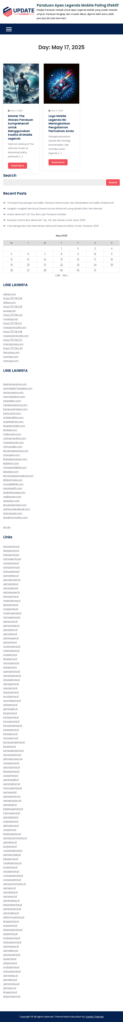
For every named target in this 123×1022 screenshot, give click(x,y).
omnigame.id (10, 738)
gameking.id (10, 979)
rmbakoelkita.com (13, 417)
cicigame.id (9, 829)
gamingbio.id (10, 709)
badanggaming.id (13, 809)
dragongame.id (11, 996)
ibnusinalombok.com (15, 505)
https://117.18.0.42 (12, 315)
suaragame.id (11, 729)
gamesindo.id (10, 584)
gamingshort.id (11, 784)
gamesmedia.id (12, 854)
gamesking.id (10, 950)
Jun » (65, 275)
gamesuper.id (11, 638)
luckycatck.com (12, 413)
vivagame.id (10, 654)
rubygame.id (10, 688)
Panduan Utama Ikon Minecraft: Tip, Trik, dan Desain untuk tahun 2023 (46, 220)
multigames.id (11, 967)
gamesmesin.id (11, 579)
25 (112, 264)
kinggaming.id (11, 921)
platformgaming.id (13, 917)
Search (9, 176)
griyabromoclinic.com (15, 517)
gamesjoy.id (10, 842)
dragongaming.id (12, 929)
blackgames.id (11, 771)
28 (45, 270)
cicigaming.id (10, 775)
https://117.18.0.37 (12, 340)
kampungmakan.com (15, 409)
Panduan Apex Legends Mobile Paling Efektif (78, 5)
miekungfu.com (12, 434)
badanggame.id (12, 834)
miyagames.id (11, 763)
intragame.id (10, 734)
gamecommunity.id (14, 883)
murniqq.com (10, 356)
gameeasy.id (10, 975)
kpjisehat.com (11, 463)
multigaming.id (11, 938)
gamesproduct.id (12, 759)
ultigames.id (10, 963)
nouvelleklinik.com (13, 484)
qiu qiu (7, 527)
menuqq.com (11, 360)
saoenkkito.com (12, 400)
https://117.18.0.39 (12, 306)
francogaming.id (12, 788)
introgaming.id (11, 721)
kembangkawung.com (15, 450)
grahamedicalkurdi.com (16, 509)
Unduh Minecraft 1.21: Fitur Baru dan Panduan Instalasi (36, 214)
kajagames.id (10, 859)
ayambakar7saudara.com (17, 388)
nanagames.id (11, 871)
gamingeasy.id (11, 900)
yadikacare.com (12, 496)
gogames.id (9, 958)
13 (28, 259)
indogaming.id (11, 554)
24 (95, 264)
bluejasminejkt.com (14, 425)
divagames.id (10, 604)
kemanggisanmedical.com (18, 475)
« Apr (57, 275)
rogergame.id (10, 821)
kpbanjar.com (11, 471)
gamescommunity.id (15, 838)
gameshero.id (11, 575)
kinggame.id (10, 992)
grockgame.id (11, 696)
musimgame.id (11, 646)
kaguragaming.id (12, 904)
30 (78, 270)
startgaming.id (11, 567)
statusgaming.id (12, 942)
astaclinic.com (11, 500)
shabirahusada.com (14, 492)
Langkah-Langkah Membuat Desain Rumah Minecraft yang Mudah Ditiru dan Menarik (54, 208)
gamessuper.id (11, 592)
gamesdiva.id (10, 588)
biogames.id (10, 713)
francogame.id (11, 813)
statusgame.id (11, 571)
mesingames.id (11, 600)
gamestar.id (10, 642)
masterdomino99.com (16, 335)
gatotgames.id (11, 767)
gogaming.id (10, 925)
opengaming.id (11, 671)
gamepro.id (9, 988)
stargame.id (10, 667)
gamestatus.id (11, 983)
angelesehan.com (13, 421)
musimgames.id (12, 613)
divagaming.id (11, 550)
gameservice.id (11, 796)
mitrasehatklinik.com (15, 467)
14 (45, 259)
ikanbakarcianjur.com (15, 459)
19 (12, 264)
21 (45, 264)
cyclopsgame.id (12, 879)
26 (11, 270)
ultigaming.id (10, 933)
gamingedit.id (11, 779)
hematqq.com (11, 352)
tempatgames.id (12, 725)
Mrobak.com (10, 430)
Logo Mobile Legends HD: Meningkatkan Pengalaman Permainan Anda (61, 123)
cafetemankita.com (14, 438)
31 (95, 270)
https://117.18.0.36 (12, 298)
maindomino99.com (14, 327)
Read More (17, 165)
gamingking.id (11, 913)
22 (61, 264)
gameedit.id (10, 804)
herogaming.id (11, 546)
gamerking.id (10, 892)
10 (95, 253)
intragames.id (11, 717)
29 (61, 270)
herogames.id (11, 596)
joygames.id (10, 846)
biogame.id (9, 746)
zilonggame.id (11, 684)
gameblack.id (10, 817)
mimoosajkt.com (12, 446)
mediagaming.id (12, 863)
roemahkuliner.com (14, 396)
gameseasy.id (11, 946)
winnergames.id (12, 675)
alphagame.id (11, 825)
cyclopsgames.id (12, 850)
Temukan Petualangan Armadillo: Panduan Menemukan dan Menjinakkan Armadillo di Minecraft (60, 202)
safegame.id (10, 704)
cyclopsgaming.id (13, 875)
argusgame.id (11, 692)
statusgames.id (11, 971)
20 (28, 264)
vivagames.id (10, 609)
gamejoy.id (9, 888)
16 (78, 259)
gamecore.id (10, 621)
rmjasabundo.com (13, 442)
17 (95, 259)
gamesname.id (11, 954)
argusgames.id (11, 679)
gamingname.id (12, 908)
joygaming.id (10, 867)
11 (111, 253)
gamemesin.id (11, 625)
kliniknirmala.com (13, 480)
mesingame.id (11, 650)
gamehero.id (10, 629)
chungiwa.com (11, 455)
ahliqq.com (9, 302)
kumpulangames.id (14, 742)
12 (11, 259)
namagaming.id (12, 559)
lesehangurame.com (15, 384)
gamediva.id (10, 634)
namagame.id (11, 663)
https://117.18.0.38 (12, 331)
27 (28, 270)
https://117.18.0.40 (13, 348)
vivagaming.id (11, 563)
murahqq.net (10, 319)
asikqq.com (9, 294)
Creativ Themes (95, 1016)
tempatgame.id (12, 754)
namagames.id (11, 617)
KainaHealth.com (12, 488)
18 (112, 259)
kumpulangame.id (13, 750)
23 (78, 264)
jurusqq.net (9, 310)
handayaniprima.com (15, 405)
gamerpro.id (10, 896)
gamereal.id (9, 792)
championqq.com (13, 344)
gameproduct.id (12, 800)
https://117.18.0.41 (12, 323)
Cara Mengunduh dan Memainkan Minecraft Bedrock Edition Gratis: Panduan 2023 (53, 226)
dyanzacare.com (12, 513)
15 (61, 259)
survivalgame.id (12, 700)
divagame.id (10, 659)
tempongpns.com (13, 392)
